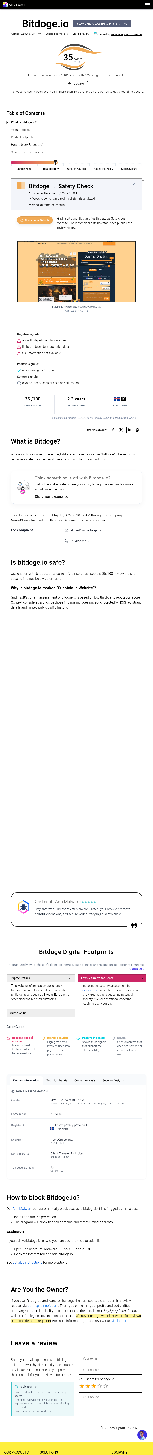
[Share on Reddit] (137, 430)
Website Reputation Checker (126, 34)
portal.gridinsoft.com (43, 1306)
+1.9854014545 (81, 541)
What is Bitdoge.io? (24, 122)
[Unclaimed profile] (135, 183)
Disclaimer (118, 1321)
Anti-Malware (22, 1209)
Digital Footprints (22, 137)
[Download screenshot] (131, 246)
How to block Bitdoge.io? (27, 144)
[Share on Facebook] (113, 430)
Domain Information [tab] (26, 1080)
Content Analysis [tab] (85, 1080)
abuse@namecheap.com (87, 530)
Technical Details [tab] (56, 1080)
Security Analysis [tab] (113, 1080)
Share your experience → (27, 152)
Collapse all (137, 968)
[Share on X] (121, 430)
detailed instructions (27, 1262)
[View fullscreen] (124, 246)
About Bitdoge (20, 130)
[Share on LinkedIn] (129, 430)
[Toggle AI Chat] (142, 1435)
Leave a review (81, 33)
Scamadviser (90, 990)
